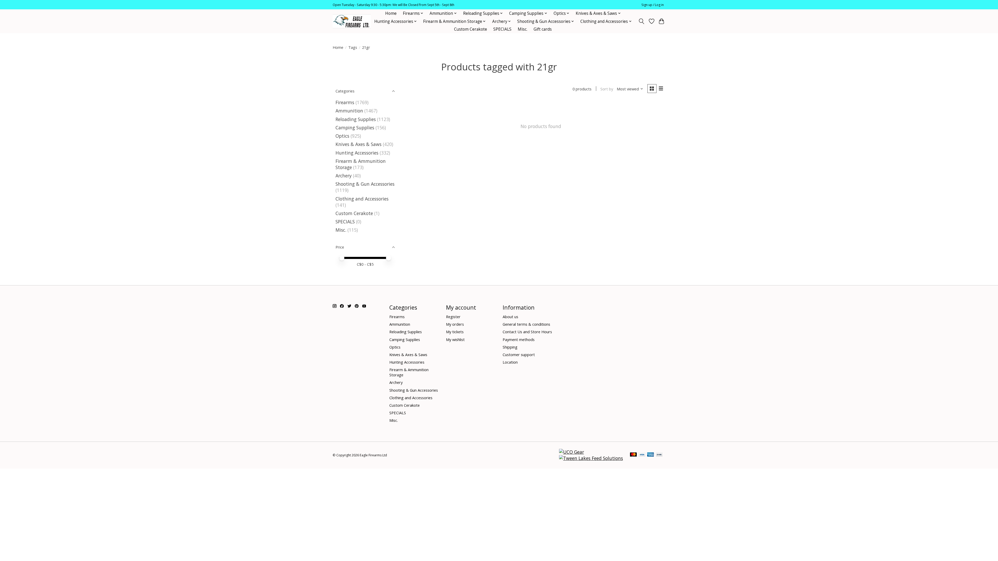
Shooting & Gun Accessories (365, 184)
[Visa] (642, 455)
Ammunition (349, 111)
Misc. (522, 29)
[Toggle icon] (641, 21)
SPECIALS (502, 29)
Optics (342, 136)
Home (391, 13)
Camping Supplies (355, 127)
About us (510, 316)
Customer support (519, 354)
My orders (455, 324)
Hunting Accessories (357, 153)
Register (453, 316)
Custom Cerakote (470, 29)
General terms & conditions (526, 324)
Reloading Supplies (356, 119)
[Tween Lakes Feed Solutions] (591, 458)
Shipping (510, 347)
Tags (352, 47)
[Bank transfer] (659, 455)
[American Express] (650, 455)
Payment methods (519, 339)
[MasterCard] (633, 455)
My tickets (455, 331)
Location (510, 362)
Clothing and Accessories (362, 199)
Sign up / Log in (652, 5)
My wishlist (455, 339)
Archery (344, 175)
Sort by (606, 88)
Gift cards (543, 29)
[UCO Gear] (571, 452)
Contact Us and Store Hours (527, 331)
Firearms (345, 102)
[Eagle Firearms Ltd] (352, 21)
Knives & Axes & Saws (359, 144)
